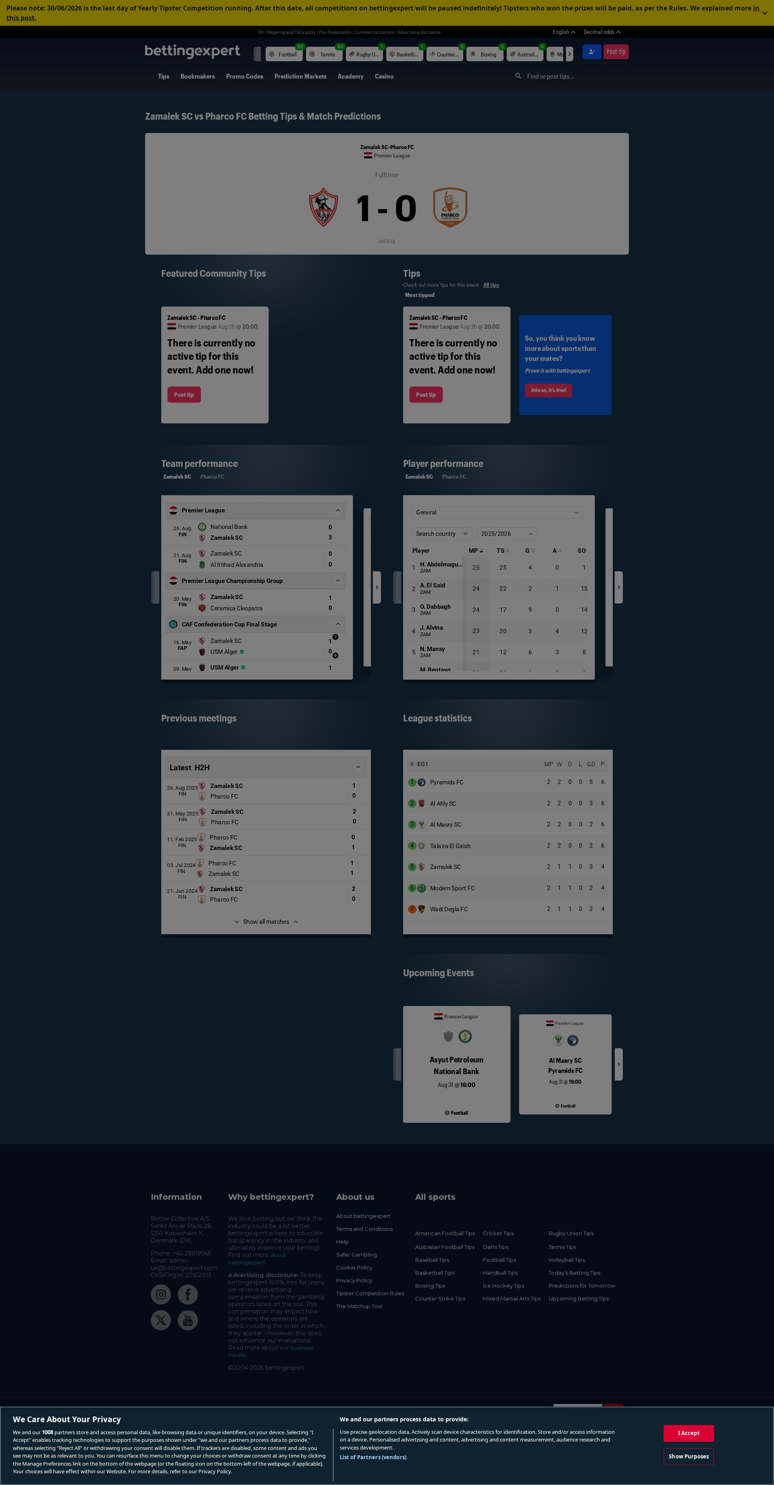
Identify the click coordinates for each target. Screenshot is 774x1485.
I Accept (689, 1433)
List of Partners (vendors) (373, 1457)
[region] (387, 1445)
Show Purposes (689, 1456)
